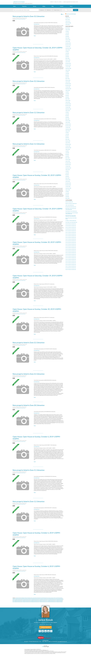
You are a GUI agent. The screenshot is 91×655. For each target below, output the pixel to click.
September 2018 (68, 188)
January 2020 (68, 161)
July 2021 (67, 132)
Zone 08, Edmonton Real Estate (60, 599)
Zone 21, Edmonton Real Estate (71, 247)
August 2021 (68, 130)
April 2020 (67, 156)
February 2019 (68, 179)
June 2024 (67, 73)
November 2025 (68, 44)
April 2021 (67, 137)
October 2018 (68, 186)
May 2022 (67, 115)
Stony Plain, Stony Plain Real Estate (71, 222)
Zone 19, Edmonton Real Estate (71, 244)
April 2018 (67, 196)
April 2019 (67, 176)
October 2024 (68, 66)
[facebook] (40, 631)
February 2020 (68, 159)
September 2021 (68, 129)
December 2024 (68, 63)
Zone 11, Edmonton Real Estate (71, 232)
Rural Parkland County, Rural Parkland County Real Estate (72, 213)
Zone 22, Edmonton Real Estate (71, 249)
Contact (61, 6)
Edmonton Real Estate (69, 201)
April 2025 (67, 56)
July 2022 (67, 112)
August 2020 (68, 149)
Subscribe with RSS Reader (71, 13)
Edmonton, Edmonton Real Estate (71, 203)
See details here (36, 24)
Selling (43, 6)
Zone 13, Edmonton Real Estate (71, 235)
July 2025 (67, 51)
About (71, 6)
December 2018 (68, 183)
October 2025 (68, 46)
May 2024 (67, 75)
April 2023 (67, 97)
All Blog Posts (68, 17)
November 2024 (68, 65)
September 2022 (68, 108)
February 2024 (68, 80)
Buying (34, 6)
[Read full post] (23, 32)
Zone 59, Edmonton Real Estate (71, 269)
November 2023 (68, 85)
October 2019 (68, 166)
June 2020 (67, 152)
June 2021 (67, 134)
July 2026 (67, 31)
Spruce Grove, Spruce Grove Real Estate (57, 598)
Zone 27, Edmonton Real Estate (71, 252)
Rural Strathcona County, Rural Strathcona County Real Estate (71, 216)
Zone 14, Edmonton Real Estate (71, 237)
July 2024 (67, 71)
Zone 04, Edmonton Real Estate (71, 225)
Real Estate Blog (68, 22)
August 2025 (68, 49)
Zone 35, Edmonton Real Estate (71, 257)
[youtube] (48, 631)
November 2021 (68, 125)
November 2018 (68, 184)
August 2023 (68, 90)
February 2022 (68, 120)
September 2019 (68, 167)
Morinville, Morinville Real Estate (71, 206)
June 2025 (67, 53)
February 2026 (68, 39)
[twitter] (42, 631)
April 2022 (67, 117)
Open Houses (68, 21)
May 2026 (67, 34)
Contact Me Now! (45, 627)
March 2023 (67, 98)
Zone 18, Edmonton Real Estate (71, 242)
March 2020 (67, 157)
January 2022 (68, 122)
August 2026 (68, 29)
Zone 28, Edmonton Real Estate (71, 254)
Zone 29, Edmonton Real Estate (42, 601)
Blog (53, 6)
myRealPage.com (45, 646)
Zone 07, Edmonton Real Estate (71, 227)
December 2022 (68, 103)
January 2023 (68, 102)
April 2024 (67, 76)
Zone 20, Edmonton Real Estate (71, 245)
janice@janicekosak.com (70, 1)
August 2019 (68, 169)
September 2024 (68, 68)
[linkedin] (45, 631)
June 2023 (67, 93)
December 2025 (68, 43)
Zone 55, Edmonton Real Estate (71, 262)
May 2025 (67, 54)
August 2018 (68, 189)
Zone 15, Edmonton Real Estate (71, 239)
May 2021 (67, 135)
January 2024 (68, 81)
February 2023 (68, 100)
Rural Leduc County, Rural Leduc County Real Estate (71, 209)
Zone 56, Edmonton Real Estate (71, 264)
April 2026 (67, 36)
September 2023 (68, 88)
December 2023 (68, 83)
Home (14, 6)
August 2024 (68, 70)
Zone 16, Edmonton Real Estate (71, 240)
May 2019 (67, 174)
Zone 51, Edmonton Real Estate (71, 259)
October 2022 (68, 107)
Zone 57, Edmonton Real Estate (71, 266)
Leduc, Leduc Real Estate (70, 205)
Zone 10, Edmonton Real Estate (71, 230)
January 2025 (68, 61)
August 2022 (68, 110)
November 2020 (68, 144)
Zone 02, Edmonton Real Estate (71, 223)
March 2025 (67, 58)
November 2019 (68, 164)
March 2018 (67, 198)
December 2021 (68, 124)
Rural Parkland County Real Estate (71, 211)
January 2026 (68, 41)
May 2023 (67, 95)
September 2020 (68, 147)
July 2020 (67, 151)
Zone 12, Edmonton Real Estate (20, 115)
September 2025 (68, 48)
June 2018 (67, 193)
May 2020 (67, 154)
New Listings (68, 19)
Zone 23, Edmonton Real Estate (71, 250)
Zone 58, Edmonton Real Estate (71, 267)
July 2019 (67, 171)
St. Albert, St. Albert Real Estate (71, 220)
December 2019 (68, 162)
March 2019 (67, 178)
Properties (24, 6)
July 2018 (67, 191)
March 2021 (67, 139)
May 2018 (67, 194)
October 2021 (68, 127)
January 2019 (68, 181)
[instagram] (51, 631)
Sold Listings (68, 24)
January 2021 (68, 142)
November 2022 (68, 105)
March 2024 (67, 78)
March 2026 (67, 38)
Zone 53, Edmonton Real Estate (20, 52)
